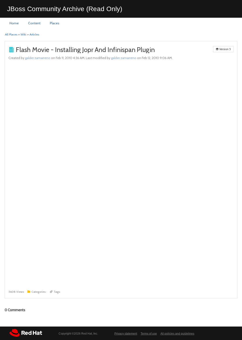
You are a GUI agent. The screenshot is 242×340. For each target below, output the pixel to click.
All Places (11, 34)
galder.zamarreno (37, 58)
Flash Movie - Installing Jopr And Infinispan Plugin (85, 50)
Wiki (23, 34)
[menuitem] (14, 23)
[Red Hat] (25, 333)
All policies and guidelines (177, 333)
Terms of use (149, 333)
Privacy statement (125, 333)
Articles (34, 34)
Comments (15, 310)
